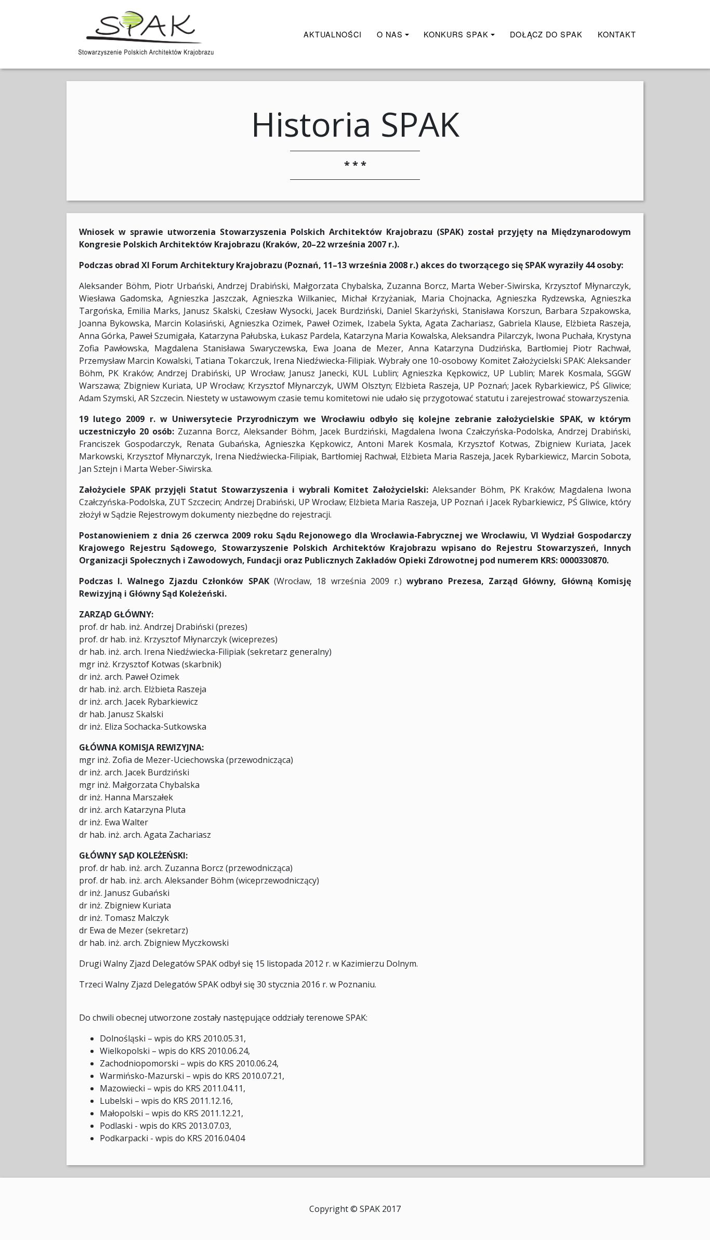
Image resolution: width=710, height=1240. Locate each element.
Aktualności (333, 34)
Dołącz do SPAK (546, 34)
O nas (390, 34)
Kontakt (617, 34)
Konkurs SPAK (456, 34)
